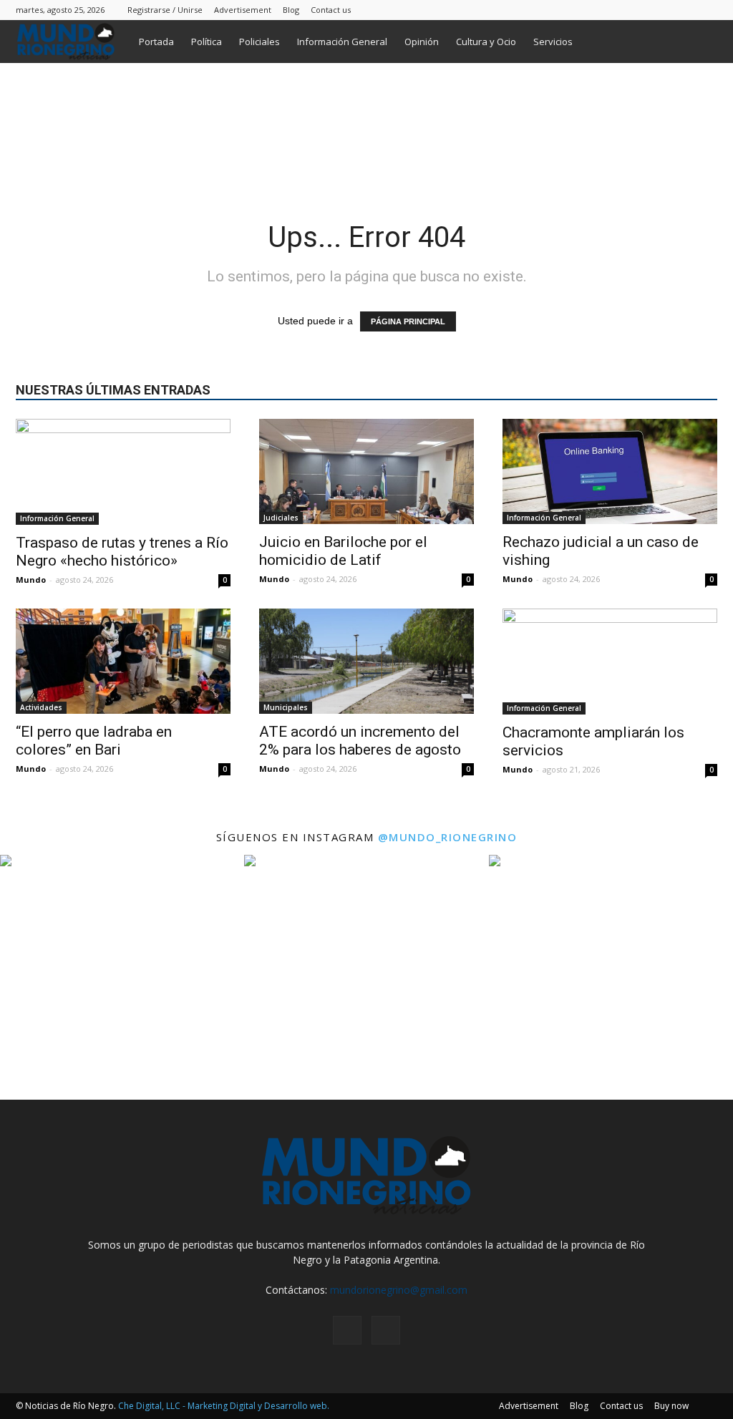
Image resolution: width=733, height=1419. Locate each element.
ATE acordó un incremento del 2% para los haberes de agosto (360, 740)
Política (206, 41)
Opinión (421, 41)
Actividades (41, 707)
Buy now (671, 1406)
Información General (342, 41)
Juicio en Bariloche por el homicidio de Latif (343, 550)
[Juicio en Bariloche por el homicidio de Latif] (366, 471)
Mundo (31, 579)
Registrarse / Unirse (165, 9)
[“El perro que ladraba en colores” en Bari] (123, 661)
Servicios (553, 41)
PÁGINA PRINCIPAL (408, 321)
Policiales (259, 41)
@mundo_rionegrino (448, 837)
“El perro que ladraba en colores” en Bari (94, 740)
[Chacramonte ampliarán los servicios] (610, 662)
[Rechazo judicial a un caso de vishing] (610, 471)
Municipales (285, 707)
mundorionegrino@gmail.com (398, 1290)
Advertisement (242, 9)
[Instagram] (683, 9)
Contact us (331, 9)
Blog (291, 9)
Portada (156, 41)
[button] (700, 42)
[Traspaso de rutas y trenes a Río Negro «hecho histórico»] (123, 472)
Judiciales (280, 518)
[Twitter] (706, 9)
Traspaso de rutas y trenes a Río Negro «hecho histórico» (122, 551)
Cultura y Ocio (486, 41)
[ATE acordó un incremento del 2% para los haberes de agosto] (366, 661)
